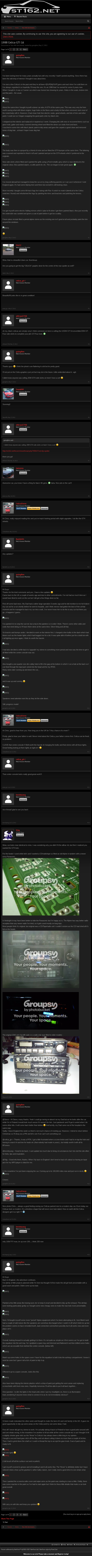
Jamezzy (19, 468)
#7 (88, 461)
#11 (88, 708)
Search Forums (9, 21)
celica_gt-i (20, 280)
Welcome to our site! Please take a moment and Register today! (46, 1554)
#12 (88, 752)
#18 (88, 1254)
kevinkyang (21, 795)
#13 (88, 787)
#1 (88, 237)
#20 (88, 1508)
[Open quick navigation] (89, 28)
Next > (25, 49)
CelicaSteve (21, 503)
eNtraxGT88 (21, 316)
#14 (88, 823)
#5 (88, 382)
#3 (88, 308)
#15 (88, 1097)
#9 (88, 531)
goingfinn (35, 45)
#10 (88, 567)
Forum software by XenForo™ (20, 1549)
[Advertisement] (46, 1535)
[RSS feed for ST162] (87, 1544)
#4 (88, 344)
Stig (18, 830)
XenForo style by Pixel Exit (48, 1549)
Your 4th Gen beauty (17, 45)
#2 (88, 273)
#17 (88, 1219)
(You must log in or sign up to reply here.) (77, 1514)
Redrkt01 (20, 539)
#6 (88, 417)
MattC (18, 245)
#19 (88, 1399)
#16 (88, 1184)
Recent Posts (19, 21)
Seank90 (20, 389)
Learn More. (8, 36)
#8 (88, 496)
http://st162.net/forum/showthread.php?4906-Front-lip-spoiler (26, 451)
